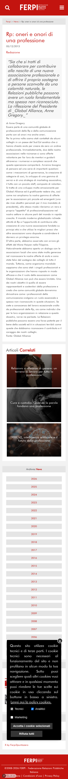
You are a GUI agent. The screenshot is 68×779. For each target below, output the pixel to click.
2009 (34, 613)
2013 (34, 581)
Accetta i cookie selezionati (31, 726)
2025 (34, 486)
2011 (34, 597)
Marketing (21, 717)
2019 (34, 534)
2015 (34, 565)
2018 (34, 542)
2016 (34, 557)
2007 (34, 629)
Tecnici (19, 708)
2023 (34, 502)
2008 (34, 621)
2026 (34, 478)
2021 (34, 518)
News (16, 21)
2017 (34, 550)
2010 (34, 605)
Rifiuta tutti (26, 733)
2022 (34, 510)
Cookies (9, 775)
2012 (34, 589)
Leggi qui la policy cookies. (31, 702)
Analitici (40, 708)
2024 (34, 494)
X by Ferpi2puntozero (16, 744)
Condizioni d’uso (32, 775)
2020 (34, 526)
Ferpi (8, 21)
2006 (34, 637)
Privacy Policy (52, 775)
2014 (34, 573)
